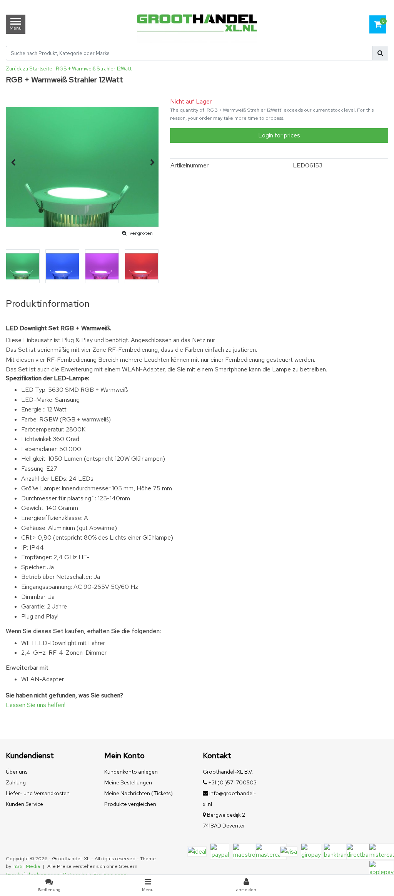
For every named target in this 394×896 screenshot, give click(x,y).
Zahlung (16, 782)
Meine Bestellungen (128, 782)
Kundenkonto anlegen (131, 771)
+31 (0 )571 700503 (232, 782)
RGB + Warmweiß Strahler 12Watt (94, 68)
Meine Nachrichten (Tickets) (138, 793)
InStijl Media (26, 866)
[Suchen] (380, 53)
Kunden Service (24, 804)
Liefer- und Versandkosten (38, 793)
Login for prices (279, 135)
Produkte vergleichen (130, 804)
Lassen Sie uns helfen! (35, 705)
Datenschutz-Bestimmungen (95, 874)
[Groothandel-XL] (197, 24)
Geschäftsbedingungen (32, 874)
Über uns (16, 771)
